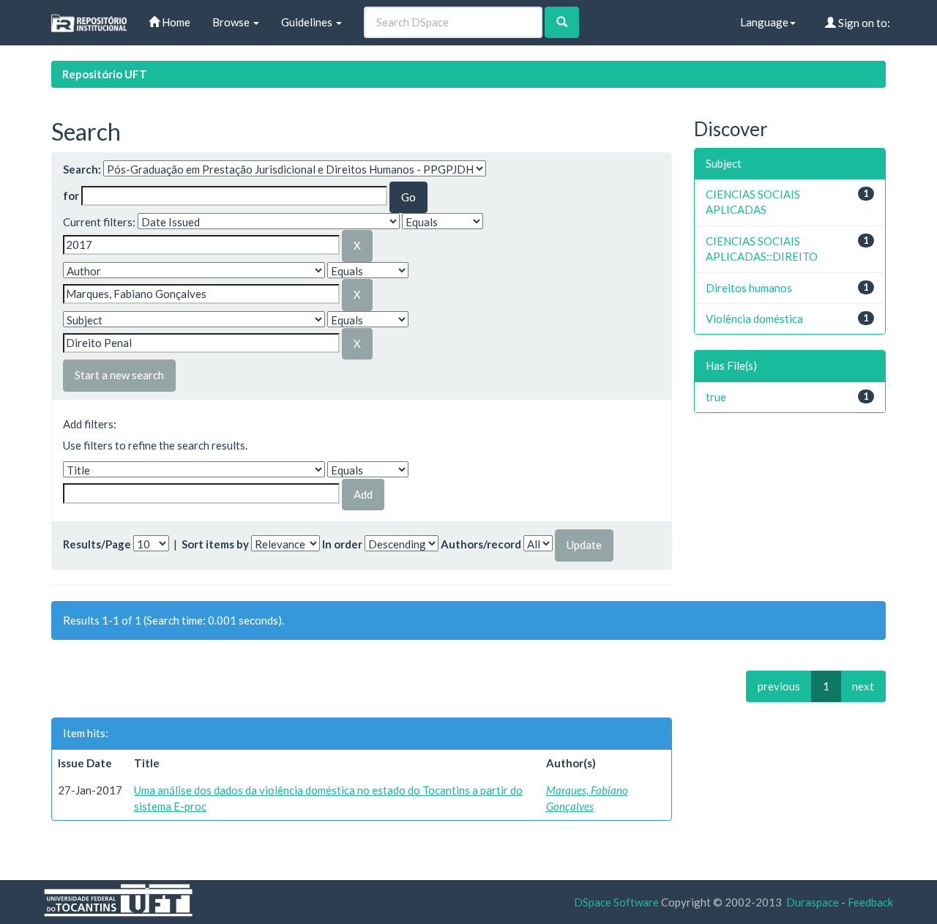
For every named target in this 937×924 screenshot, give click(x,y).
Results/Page (97, 544)
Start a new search (119, 374)
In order (342, 544)
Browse (232, 22)
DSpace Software (616, 902)
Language (764, 22)
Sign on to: (863, 22)
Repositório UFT (104, 74)
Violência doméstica (754, 318)
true (716, 396)
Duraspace (812, 902)
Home (175, 22)
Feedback (870, 902)
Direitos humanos (749, 287)
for (71, 195)
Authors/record (481, 544)
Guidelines (308, 22)
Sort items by (215, 544)
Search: (82, 169)
